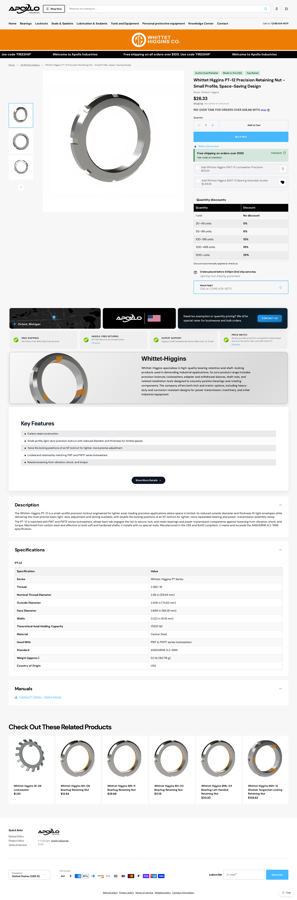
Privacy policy (126, 892)
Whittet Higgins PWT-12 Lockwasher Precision (232, 167)
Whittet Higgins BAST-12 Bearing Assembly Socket (235, 180)
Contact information (183, 892)
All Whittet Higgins (30, 65)
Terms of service (144, 892)
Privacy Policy (16, 840)
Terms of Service (18, 844)
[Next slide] (21, 187)
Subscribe (277, 874)
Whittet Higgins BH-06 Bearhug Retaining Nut (75, 788)
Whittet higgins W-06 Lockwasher (28, 788)
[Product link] (31, 770)
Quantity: (198, 117)
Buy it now (241, 136)
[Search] (266, 9)
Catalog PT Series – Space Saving (40, 697)
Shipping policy (163, 892)
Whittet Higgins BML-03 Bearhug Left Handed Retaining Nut (216, 789)
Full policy (96, 343)
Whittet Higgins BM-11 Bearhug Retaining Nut (121, 788)
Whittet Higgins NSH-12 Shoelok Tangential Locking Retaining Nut (265, 789)
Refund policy (110, 892)
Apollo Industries (60, 840)
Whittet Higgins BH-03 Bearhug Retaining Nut (169, 788)
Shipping (198, 103)
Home (12, 65)
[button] (276, 9)
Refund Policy (16, 836)
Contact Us (270, 318)
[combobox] (168, 9)
